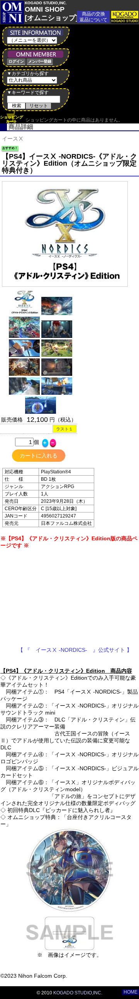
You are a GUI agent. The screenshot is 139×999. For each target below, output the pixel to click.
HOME (130, 992)
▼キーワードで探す (28, 92)
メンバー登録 (39, 61)
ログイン (16, 61)
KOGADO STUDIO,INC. (77, 993)
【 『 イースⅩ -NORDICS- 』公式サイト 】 (69, 650)
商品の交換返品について (93, 16)
